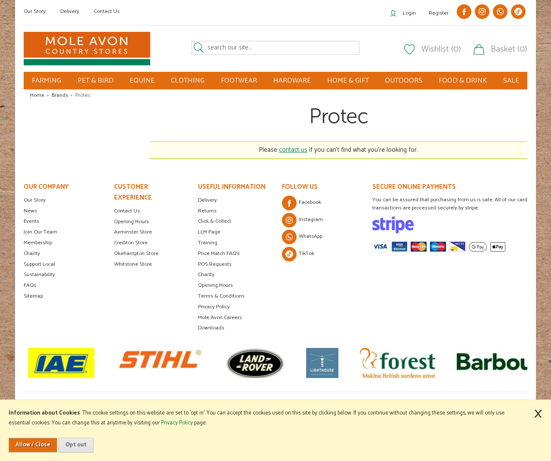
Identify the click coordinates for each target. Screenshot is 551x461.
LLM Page (209, 232)
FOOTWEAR (239, 81)
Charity (32, 253)
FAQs (30, 285)
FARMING (46, 81)
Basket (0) (509, 49)
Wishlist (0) (441, 49)
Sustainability (39, 274)
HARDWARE (292, 81)
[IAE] (61, 363)
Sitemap (33, 296)
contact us (293, 149)
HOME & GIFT (348, 81)
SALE (511, 81)
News (30, 210)
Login (409, 13)
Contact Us (107, 11)
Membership (38, 242)
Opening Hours (131, 221)
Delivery (69, 11)
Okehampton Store (136, 253)
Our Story (35, 11)
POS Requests (215, 264)
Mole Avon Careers (220, 317)
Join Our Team (40, 232)
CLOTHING (187, 81)
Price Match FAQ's (219, 253)
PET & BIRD (95, 81)
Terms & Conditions (221, 296)
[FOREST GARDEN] (397, 363)
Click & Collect (214, 221)
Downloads (211, 327)
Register (439, 13)
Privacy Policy (214, 306)
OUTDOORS (403, 81)
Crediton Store (131, 242)
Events (31, 221)
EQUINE (142, 81)
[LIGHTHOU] (322, 363)
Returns (207, 210)
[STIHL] (160, 363)
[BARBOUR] (499, 363)
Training (207, 242)
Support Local (39, 264)
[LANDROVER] (255, 363)
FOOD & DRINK (463, 81)
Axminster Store (133, 232)
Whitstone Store (133, 264)
